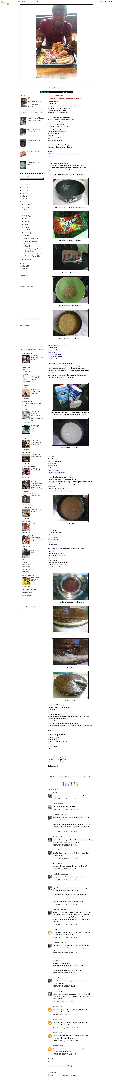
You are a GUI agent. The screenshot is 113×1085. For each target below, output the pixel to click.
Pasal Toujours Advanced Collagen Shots (37, 538)
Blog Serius (26, 480)
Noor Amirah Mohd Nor (60, 793)
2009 (24, 269)
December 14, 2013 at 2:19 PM (66, 1014)
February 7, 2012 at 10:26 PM (65, 937)
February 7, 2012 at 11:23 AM (65, 809)
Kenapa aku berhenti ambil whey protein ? (37, 357)
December (27, 204)
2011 (24, 263)
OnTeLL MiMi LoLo (28, 575)
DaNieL (24, 563)
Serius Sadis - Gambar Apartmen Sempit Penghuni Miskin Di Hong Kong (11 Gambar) (36, 485)
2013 (24, 199)
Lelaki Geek (26, 388)
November (27, 207)
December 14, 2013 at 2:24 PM (66, 1041)
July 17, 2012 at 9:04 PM (63, 1001)
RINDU (33, 523)
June (26, 221)
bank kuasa (25, 571)
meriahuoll (26, 452)
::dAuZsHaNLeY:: (58, 814)
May (25, 224)
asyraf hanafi (26, 595)
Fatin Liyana (26, 410)
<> (53, 929)
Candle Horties (27, 401)
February (27, 233)
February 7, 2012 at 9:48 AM (65, 799)
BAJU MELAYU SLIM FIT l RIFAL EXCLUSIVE (36, 391)
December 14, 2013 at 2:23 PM (66, 1028)
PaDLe (24, 549)
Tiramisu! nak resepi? (33, 151)
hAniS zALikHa (27, 535)
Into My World (27, 569)
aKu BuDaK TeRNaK (29, 589)
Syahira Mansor (58, 885)
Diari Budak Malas (28, 466)
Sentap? (26, 235)
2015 (24, 193)
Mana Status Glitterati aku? (32, 238)
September (28, 213)
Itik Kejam (25, 439)
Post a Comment (53, 1059)
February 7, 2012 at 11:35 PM (65, 986)
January (27, 259)
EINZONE (56, 991)
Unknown (55, 1006)
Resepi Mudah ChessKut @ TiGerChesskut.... (36, 579)
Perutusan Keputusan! (31, 241)
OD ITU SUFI (26, 521)
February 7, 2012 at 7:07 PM (65, 924)
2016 (24, 190)
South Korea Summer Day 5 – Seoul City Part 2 (36, 442)
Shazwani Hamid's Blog (30, 425)
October (27, 210)
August (26, 216)
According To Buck (28, 494)
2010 (24, 266)
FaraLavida (56, 804)
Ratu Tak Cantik (58, 837)
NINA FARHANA (58, 1046)
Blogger (36, 607)
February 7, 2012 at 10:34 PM (65, 953)
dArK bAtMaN (27, 592)
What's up (25, 369)
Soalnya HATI (26, 564)
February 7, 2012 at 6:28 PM (65, 904)
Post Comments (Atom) (64, 1066)
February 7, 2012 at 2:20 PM (65, 869)
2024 (24, 187)
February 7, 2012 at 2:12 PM (65, 858)
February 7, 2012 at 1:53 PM (65, 845)
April (25, 227)
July (25, 218)
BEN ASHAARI (27, 354)
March (26, 230)
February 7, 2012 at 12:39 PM (65, 832)
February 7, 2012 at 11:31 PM (65, 973)
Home (71, 1062)
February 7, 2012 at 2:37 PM (65, 880)
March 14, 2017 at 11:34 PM (64, 1054)
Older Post (89, 1062)
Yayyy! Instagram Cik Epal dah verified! (36, 377)
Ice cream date (35, 495)
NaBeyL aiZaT (27, 508)
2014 (24, 196)
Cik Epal (25, 374)
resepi (80, 776)
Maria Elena (26, 367)
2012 (24, 202)
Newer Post (51, 1062)
